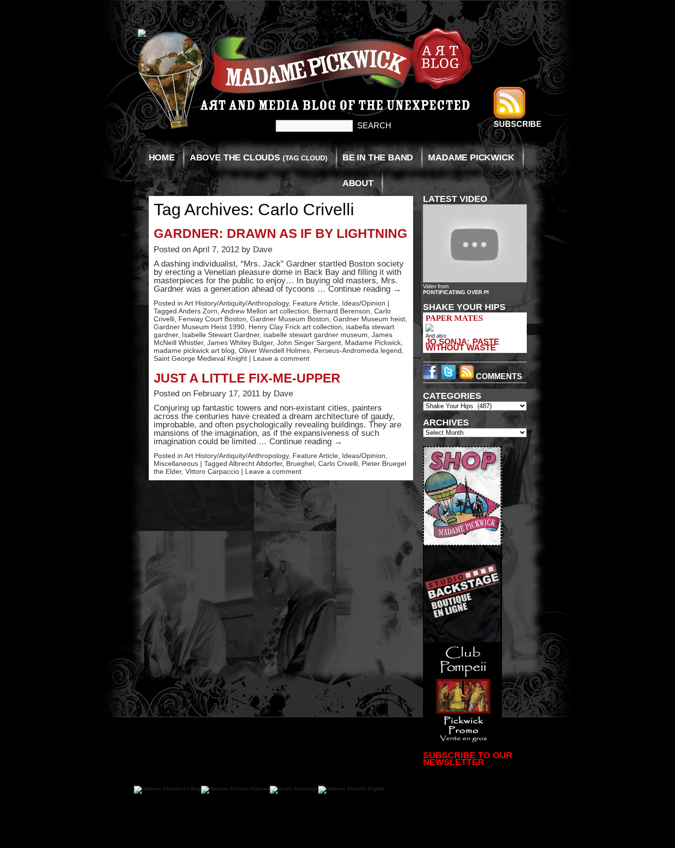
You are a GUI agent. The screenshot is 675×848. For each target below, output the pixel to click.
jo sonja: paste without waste (462, 344)
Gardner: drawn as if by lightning (280, 233)
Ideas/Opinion (363, 303)
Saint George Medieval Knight (200, 358)
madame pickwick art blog (194, 350)
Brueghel (300, 463)
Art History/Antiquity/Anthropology (236, 303)
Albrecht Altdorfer (255, 463)
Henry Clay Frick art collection (295, 327)
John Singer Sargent (309, 343)
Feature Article (315, 303)
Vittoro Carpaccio (212, 471)
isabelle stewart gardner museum (315, 335)
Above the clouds (259, 157)
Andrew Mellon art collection (265, 311)
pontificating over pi (456, 292)
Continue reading (364, 289)
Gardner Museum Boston (289, 319)
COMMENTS (498, 376)
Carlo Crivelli (338, 463)
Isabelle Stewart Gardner (220, 335)
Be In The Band (377, 157)
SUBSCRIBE (518, 124)
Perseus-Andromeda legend (358, 350)
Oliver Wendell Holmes (274, 350)
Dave (262, 249)
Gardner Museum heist (369, 319)
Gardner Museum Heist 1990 (199, 327)
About (358, 183)
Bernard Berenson (341, 311)
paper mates (454, 318)
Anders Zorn (197, 311)
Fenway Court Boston (212, 319)
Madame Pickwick (471, 157)
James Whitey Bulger (240, 343)
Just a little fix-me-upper (247, 378)
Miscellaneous (176, 463)
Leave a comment (281, 358)
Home (162, 157)
